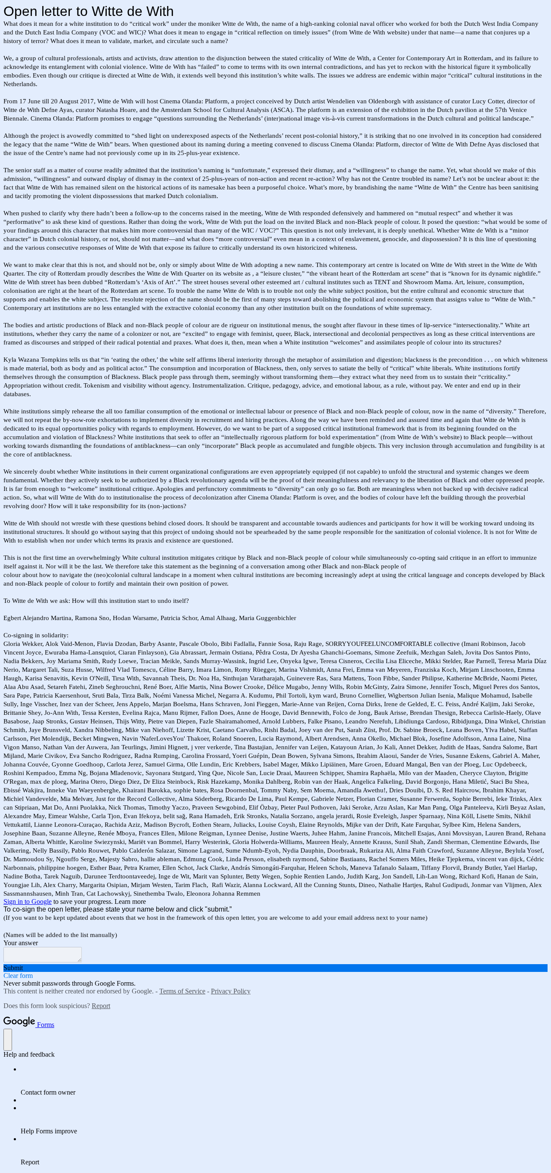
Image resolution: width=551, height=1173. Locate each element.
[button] (275, 968)
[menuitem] (284, 1080)
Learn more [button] (130, 901)
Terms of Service (182, 991)
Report (101, 1005)
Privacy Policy (231, 991)
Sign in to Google (27, 901)
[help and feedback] (7, 1040)
